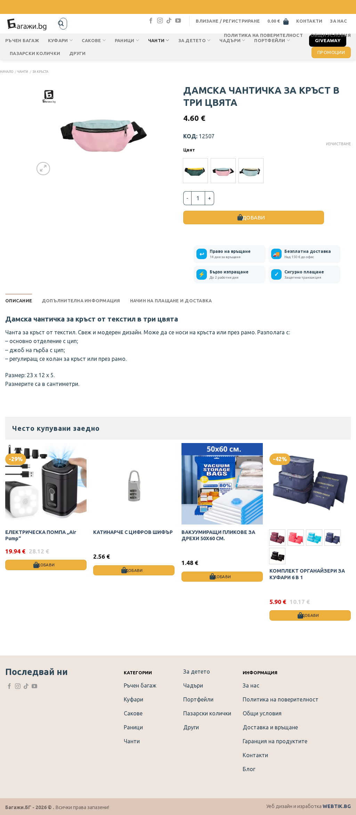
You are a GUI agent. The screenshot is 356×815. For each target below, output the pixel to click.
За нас (338, 20)
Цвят (189, 150)
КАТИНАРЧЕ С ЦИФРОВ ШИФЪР (133, 532)
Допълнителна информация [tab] (81, 300)
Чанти (22, 71)
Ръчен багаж (22, 40)
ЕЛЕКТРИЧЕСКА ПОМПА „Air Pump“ (40, 535)
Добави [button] (46, 564)
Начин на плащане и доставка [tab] (171, 300)
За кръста (40, 71)
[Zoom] (43, 169)
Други (77, 53)
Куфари (58, 40)
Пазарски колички (35, 53)
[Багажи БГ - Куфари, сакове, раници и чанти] (27, 23)
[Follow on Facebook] (151, 21)
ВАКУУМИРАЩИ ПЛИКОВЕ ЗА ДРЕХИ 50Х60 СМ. (218, 535)
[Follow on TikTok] (169, 21)
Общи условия (330, 35)
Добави (253, 217)
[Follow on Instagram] (160, 21)
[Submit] (61, 24)
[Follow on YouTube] (178, 21)
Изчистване (338, 144)
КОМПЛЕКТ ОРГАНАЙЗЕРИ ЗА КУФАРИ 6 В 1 (307, 574)
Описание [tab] (18, 300)
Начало (6, 71)
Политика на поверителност (263, 35)
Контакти (309, 20)
